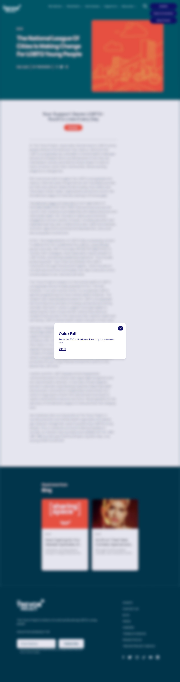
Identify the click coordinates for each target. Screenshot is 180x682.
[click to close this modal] (120, 328)
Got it (62, 348)
